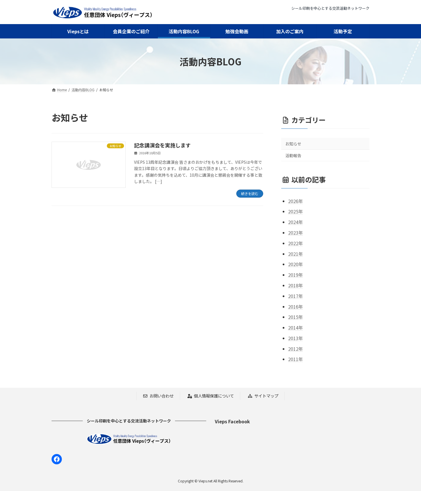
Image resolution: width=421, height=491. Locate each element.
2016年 (295, 306)
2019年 (295, 274)
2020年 (295, 264)
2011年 (295, 359)
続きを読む (249, 193)
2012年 (295, 348)
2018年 (295, 285)
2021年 (295, 253)
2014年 (295, 327)
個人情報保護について (214, 396)
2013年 (295, 338)
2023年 (295, 232)
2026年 (295, 201)
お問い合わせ (161, 396)
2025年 (295, 211)
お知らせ (293, 144)
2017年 (295, 296)
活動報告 (293, 155)
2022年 (295, 243)
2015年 (295, 316)
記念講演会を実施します (162, 145)
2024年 (295, 222)
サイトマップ (266, 396)
